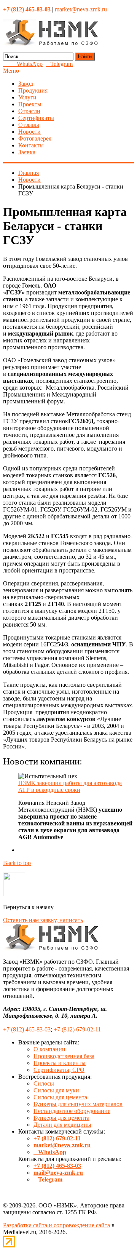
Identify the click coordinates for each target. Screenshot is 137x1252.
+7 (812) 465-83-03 (27, 1029)
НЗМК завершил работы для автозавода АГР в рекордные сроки (70, 786)
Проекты (29, 104)
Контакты (31, 145)
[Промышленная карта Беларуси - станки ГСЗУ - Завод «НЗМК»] (50, 44)
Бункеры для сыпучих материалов (78, 1104)
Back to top (17, 863)
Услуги (27, 97)
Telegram (59, 64)
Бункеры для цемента (61, 1117)
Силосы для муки (56, 1090)
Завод (25, 83)
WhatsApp (27, 64)
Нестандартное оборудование (71, 1111)
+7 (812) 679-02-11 (77, 1029)
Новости (29, 131)
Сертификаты (36, 118)
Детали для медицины (62, 1124)
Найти (85, 56)
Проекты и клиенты (59, 1063)
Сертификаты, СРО (58, 1070)
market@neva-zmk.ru (81, 9)
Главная (28, 172)
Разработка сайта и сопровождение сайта (56, 1225)
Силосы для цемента (60, 1097)
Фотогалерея (34, 138)
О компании (49, 1049)
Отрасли (29, 111)
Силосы (43, 1083)
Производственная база (63, 1056)
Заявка (26, 152)
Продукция (33, 90)
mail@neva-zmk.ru (58, 1172)
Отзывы (28, 125)
